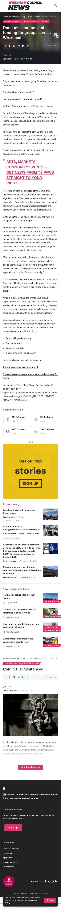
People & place (31, 21)
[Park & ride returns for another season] (50, 597)
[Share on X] (14, 45)
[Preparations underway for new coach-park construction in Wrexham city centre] (50, 571)
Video (45, 21)
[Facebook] (16, 419)
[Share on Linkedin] (23, 45)
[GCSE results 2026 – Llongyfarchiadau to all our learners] (50, 530)
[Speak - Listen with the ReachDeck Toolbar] (56, 36)
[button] (50, 900)
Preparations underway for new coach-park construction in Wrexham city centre (22, 570)
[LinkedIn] (44, 431)
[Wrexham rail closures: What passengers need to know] (50, 641)
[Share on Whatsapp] (19, 45)
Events (21, 517)
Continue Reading (30, 767)
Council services (12, 21)
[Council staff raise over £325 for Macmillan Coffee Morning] (50, 612)
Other (21, 534)
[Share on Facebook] (9, 45)
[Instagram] (16, 431)
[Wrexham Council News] (25, 5)
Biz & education (9, 534)
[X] (44, 419)
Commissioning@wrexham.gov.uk (20, 367)
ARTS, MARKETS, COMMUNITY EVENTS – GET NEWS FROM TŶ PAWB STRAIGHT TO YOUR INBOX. (30, 172)
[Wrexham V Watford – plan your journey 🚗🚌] (50, 514)
